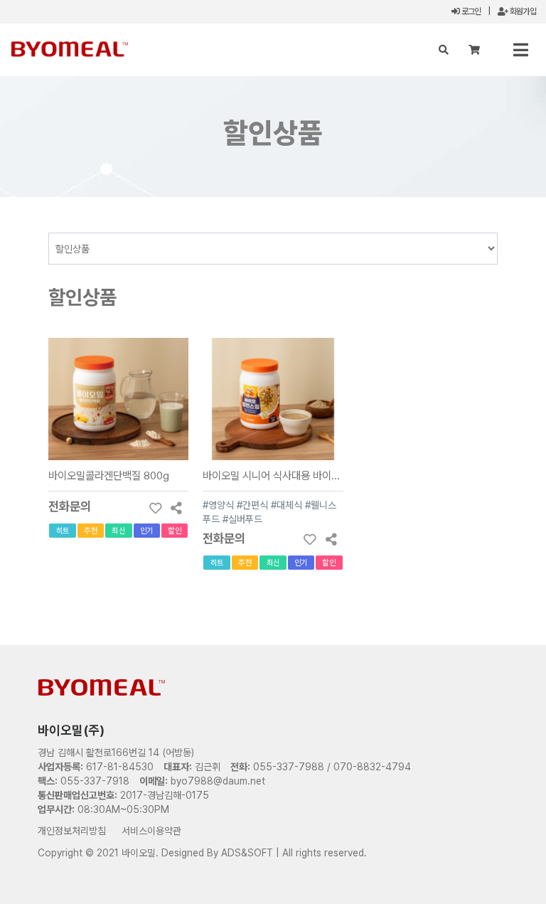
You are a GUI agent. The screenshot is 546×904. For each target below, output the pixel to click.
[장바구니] (474, 50)
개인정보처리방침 (72, 830)
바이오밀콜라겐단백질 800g (108, 475)
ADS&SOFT (247, 852)
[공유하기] (176, 508)
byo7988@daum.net (218, 781)
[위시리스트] (155, 508)
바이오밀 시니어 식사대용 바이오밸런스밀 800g (304, 475)
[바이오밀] (69, 48)
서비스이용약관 (151, 830)
